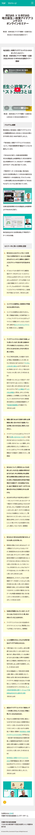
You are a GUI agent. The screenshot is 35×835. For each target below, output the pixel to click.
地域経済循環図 (12, 405)
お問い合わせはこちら (17, 437)
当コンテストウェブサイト (21, 325)
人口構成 (21, 389)
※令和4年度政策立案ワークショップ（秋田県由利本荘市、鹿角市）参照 (18, 690)
